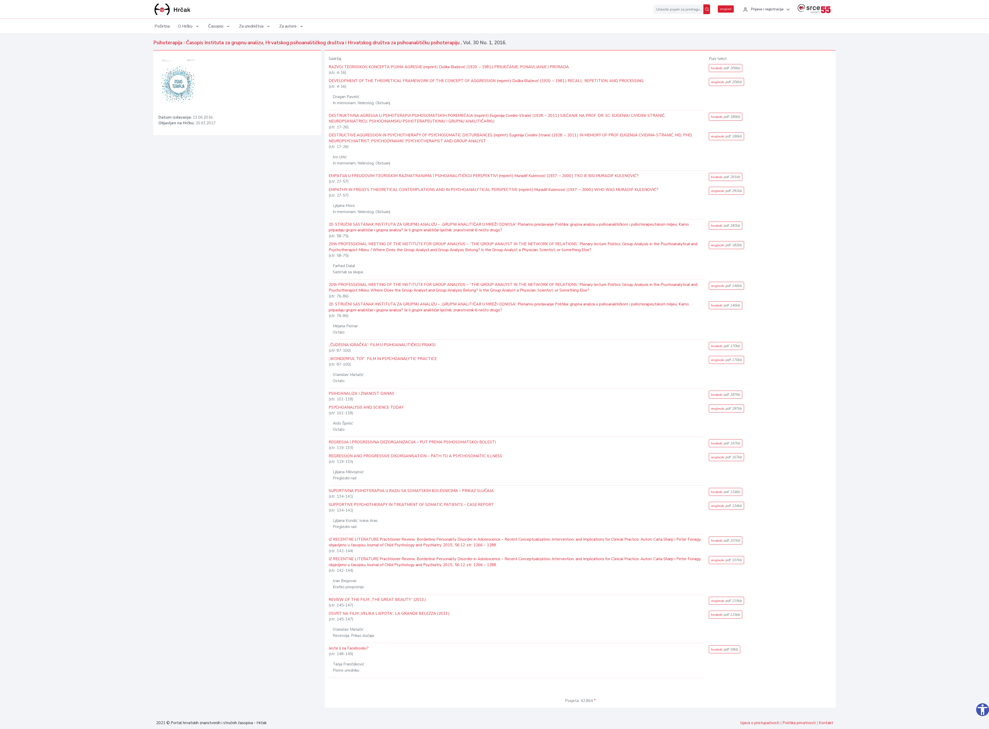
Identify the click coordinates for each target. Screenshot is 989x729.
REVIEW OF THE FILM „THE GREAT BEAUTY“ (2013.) (377, 599)
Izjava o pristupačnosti (759, 722)
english (725, 9)
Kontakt (826, 722)
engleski (726, 82)
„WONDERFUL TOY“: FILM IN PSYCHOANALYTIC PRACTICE (383, 358)
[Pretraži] (706, 9)
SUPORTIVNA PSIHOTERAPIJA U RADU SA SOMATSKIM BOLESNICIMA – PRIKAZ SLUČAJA (411, 490)
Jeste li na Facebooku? (349, 648)
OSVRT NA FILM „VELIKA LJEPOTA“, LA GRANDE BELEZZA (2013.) (389, 613)
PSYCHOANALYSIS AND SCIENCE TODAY (366, 407)
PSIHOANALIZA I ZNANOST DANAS (361, 393)
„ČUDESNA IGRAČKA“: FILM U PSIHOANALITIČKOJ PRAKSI (382, 344)
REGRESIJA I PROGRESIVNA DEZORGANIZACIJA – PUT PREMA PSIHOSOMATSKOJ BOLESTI (412, 442)
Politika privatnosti (799, 722)
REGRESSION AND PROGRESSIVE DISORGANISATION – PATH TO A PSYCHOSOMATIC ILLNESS (415, 456)
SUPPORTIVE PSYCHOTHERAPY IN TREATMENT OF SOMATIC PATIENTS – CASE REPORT (411, 504)
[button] (766, 9)
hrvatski (725, 68)
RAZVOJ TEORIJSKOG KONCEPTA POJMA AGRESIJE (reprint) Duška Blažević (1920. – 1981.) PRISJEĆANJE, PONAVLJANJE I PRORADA (449, 66)
